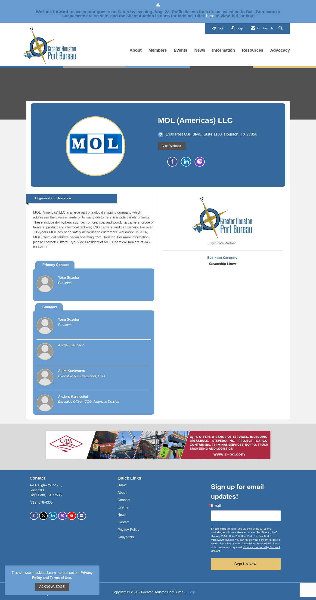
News (199, 50)
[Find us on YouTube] (72, 516)
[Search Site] (281, 28)
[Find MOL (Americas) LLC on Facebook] (172, 162)
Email (216, 506)
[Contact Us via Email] (81, 516)
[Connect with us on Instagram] (62, 516)
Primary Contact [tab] (55, 265)
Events (180, 50)
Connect (124, 500)
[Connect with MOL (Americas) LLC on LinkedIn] (186, 162)
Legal (192, 592)
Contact (123, 522)
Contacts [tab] (49, 307)
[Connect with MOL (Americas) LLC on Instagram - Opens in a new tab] (200, 162)
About (136, 50)
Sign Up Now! (245, 563)
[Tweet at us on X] (43, 516)
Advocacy (280, 50)
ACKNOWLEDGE (52, 586)
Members (158, 50)
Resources (252, 50)
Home (122, 485)
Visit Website (171, 146)
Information (223, 50)
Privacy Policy (128, 529)
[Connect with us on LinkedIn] (53, 516)
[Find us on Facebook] (34, 516)
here (210, 16)
